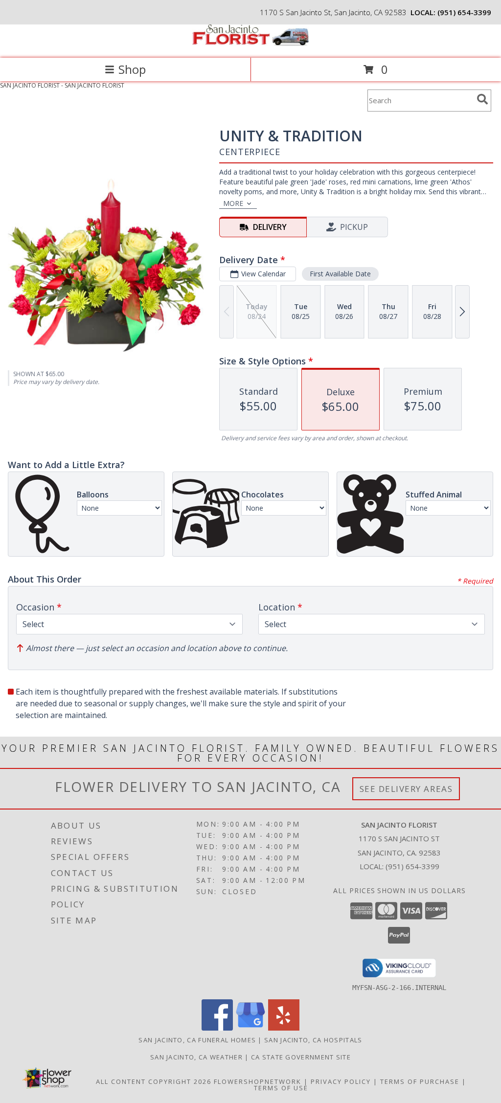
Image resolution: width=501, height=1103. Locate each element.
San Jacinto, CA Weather (196, 1057)
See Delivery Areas (406, 788)
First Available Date (340, 273)
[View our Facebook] (217, 1028)
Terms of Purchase (419, 1081)
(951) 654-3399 (464, 12)
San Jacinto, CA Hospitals (313, 1039)
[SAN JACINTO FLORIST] (250, 43)
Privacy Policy (341, 1081)
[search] (482, 99)
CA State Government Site (301, 1057)
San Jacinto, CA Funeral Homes (197, 1039)
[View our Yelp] (283, 1028)
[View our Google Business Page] (250, 1028)
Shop (132, 69)
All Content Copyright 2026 (153, 1081)
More (233, 203)
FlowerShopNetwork (257, 1081)
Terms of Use (281, 1087)
